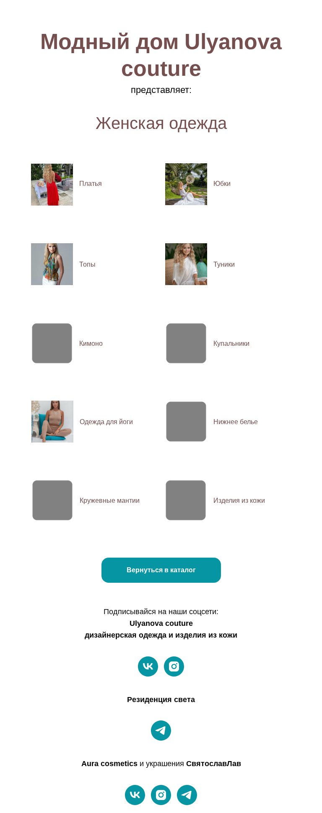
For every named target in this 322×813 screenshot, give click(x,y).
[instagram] (174, 666)
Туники (224, 264)
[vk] (148, 666)
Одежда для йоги (106, 421)
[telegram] (161, 730)
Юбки (222, 183)
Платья (90, 183)
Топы (87, 264)
